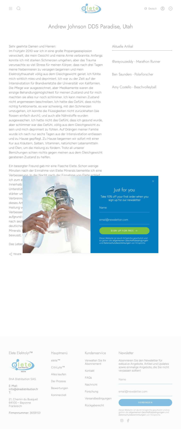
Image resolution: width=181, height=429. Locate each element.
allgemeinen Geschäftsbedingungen (130, 240)
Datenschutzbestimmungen (117, 243)
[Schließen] (153, 181)
